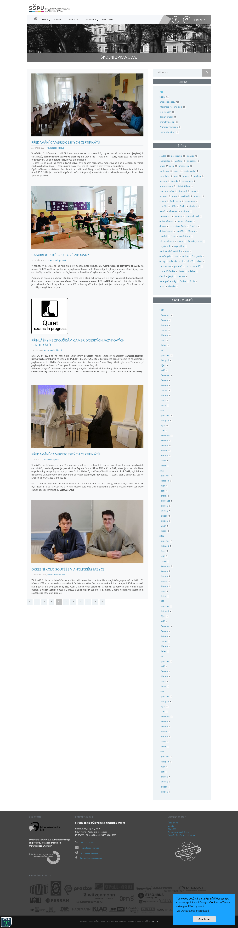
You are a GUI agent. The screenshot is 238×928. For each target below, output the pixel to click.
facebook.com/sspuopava (91, 858)
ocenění (164, 181)
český (163, 276)
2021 (161, 601)
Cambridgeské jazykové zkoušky (60, 255)
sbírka (182, 271)
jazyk (171, 276)
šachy (184, 206)
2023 (161, 471)
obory (163, 261)
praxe (194, 191)
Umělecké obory (169, 102)
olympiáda (180, 246)
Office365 (172, 829)
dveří (177, 256)
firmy (174, 236)
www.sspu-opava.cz (89, 853)
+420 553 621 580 (88, 843)
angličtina (193, 161)
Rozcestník (107, 20)
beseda (175, 181)
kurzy (175, 196)
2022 (161, 536)
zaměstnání (185, 236)
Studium (58, 20)
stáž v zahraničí (194, 266)
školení (163, 201)
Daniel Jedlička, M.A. (56, 575)
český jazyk (176, 201)
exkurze (192, 156)
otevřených (165, 256)
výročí (190, 261)
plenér (163, 211)
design (163, 226)
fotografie (198, 256)
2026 (161, 310)
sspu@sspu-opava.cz (90, 848)
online (186, 256)
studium (194, 206)
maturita (186, 211)
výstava (180, 161)
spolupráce (166, 161)
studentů (183, 191)
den (188, 251)
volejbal (192, 271)
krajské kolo (166, 246)
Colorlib (154, 921)
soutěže (181, 231)
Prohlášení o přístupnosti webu (181, 836)
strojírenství (166, 216)
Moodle (171, 826)
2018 (161, 752)
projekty (198, 196)
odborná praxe (167, 221)
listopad (166, 360)
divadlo (172, 286)
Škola (45, 20)
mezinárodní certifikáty (171, 251)
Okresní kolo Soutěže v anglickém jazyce (67, 570)
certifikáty (165, 176)
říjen (164, 365)
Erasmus (182, 276)
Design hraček (167, 117)
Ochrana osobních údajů (178, 832)
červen (165, 320)
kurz (177, 176)
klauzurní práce (167, 191)
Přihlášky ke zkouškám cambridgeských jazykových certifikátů (78, 343)
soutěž (164, 156)
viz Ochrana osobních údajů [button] (193, 910)
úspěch (194, 226)
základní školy (184, 186)
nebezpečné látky (168, 281)
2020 (161, 656)
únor (164, 340)
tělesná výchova (195, 241)
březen (165, 335)
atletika (199, 176)
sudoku (179, 216)
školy (193, 281)
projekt (187, 176)
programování (167, 186)
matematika (191, 171)
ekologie (174, 211)
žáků (173, 166)
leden (165, 345)
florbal (184, 281)
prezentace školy (179, 226)
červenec (166, 315)
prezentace (188, 181)
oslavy (200, 261)
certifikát (186, 196)
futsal (163, 286)
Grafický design (168, 122)
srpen (165, 496)
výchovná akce (167, 241)
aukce (181, 241)
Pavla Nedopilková (55, 148)
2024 (161, 411)
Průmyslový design (170, 127)
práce (163, 166)
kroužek (164, 236)
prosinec (166, 355)
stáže (174, 206)
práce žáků (178, 156)
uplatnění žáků (177, 261)
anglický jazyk (193, 216)
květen (165, 325)
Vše (161, 92)
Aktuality (73, 20)
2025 (161, 350)
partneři (179, 266)
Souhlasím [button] (204, 919)
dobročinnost (167, 231)
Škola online (173, 823)
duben (165, 330)
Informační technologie (172, 107)
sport (178, 171)
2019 (161, 691)
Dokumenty (90, 20)
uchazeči (164, 196)
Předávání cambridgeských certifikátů (65, 143)
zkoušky (164, 206)
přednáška (185, 166)
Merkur (192, 231)
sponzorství (166, 266)
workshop (165, 171)
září (164, 370)
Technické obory (168, 132)
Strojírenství (166, 112)
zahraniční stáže (168, 271)
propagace (191, 201)
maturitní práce (186, 221)
